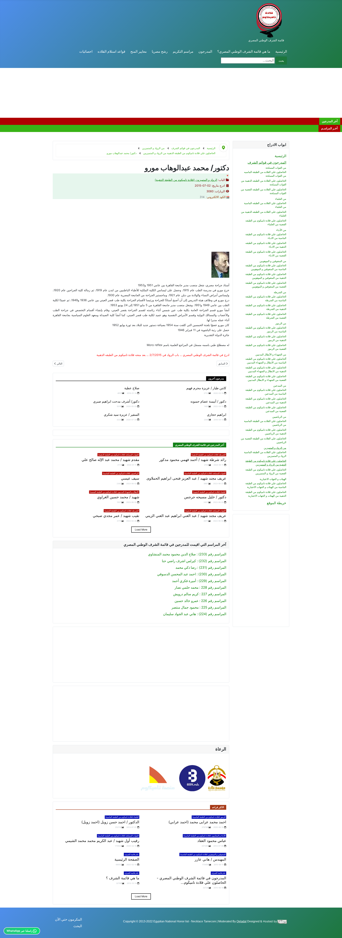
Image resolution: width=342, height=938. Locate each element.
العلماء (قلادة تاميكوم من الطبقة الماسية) (122, 817)
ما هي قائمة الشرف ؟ (122, 878)
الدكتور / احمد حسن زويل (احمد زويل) (110, 822)
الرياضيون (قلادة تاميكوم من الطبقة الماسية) (121, 473)
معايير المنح (138, 51)
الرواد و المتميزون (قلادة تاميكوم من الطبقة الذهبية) (186, 180)
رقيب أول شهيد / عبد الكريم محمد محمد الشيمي (102, 841)
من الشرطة (280, 292)
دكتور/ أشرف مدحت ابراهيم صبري (116, 401)
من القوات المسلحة (276, 167)
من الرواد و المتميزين (275, 447)
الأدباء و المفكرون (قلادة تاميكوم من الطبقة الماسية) (204, 835)
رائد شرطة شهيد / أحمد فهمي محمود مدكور (192, 460)
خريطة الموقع (276, 503)
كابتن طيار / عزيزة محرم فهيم (206, 388)
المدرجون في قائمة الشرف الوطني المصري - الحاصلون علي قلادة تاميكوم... (191, 880)
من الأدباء (281, 229)
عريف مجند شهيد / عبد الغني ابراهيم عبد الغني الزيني (185, 516)
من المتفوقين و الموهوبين (273, 261)
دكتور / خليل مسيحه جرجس (205, 497)
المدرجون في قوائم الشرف (267, 162)
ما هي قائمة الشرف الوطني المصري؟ (243, 51)
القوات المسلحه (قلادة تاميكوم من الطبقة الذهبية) (118, 454)
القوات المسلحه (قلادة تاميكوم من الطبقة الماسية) (205, 473)
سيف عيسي (130, 478)
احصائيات (85, 51)
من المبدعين (279, 385)
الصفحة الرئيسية (127, 859)
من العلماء (280, 198)
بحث (281, 60)
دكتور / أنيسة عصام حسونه (208, 401)
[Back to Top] (7, 930)
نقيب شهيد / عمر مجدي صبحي (116, 516)
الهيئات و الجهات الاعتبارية (273, 478)
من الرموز (280, 323)
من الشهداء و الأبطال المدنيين (270, 354)
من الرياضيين (279, 416)
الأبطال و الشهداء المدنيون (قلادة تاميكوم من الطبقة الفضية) (114, 492)
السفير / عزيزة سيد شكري (121, 414)
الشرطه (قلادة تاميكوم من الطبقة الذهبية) (208, 454)
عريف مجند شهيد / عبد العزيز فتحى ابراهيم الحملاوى (186, 478)
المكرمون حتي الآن (68, 919)
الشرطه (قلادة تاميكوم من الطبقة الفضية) (121, 510)
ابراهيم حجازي (216, 414)
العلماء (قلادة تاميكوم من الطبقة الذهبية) (209, 492)
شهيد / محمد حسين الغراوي (118, 497)
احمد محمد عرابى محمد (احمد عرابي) (197, 822)
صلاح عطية (131, 388)
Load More (141, 529)
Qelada (241, 921)
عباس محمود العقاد (211, 841)
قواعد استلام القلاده (111, 51)
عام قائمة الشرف (132, 854)
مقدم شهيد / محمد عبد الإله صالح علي (110, 460)
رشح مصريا (160, 51)
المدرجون (205, 51)
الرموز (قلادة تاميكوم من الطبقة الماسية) (209, 817)
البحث (77, 926)
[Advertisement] (235, 93)
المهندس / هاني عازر (210, 859)
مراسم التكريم (183, 51)
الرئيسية (281, 51)
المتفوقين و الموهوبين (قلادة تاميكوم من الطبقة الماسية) (203, 854)
